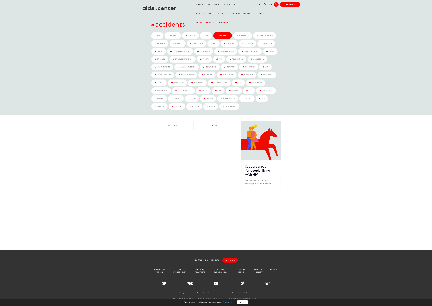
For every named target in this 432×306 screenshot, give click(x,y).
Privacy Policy (229, 302)
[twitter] (164, 284)
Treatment (240, 269)
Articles (200, 13)
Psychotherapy (221, 13)
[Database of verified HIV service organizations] (276, 4)
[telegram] (242, 284)
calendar (236, 13)
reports (260, 13)
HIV (208, 4)
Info (199, 22)
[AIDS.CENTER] (158, 9)
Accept (243, 302)
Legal (209, 13)
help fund (290, 4)
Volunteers (248, 13)
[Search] (265, 4)
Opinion (274, 269)
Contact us (229, 4)
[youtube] (216, 284)
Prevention (259, 269)
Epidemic (240, 272)
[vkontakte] (190, 284)
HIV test (210, 22)
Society (259, 272)
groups (223, 22)
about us (200, 4)
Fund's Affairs (220, 272)
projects (217, 4)
